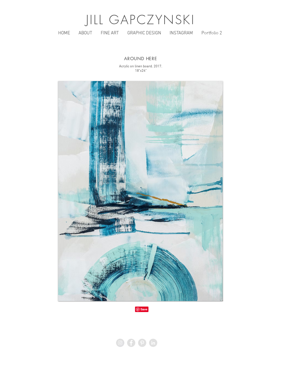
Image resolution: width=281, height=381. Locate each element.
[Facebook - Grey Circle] (131, 343)
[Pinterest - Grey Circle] (142, 343)
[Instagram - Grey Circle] (120, 343)
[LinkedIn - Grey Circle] (153, 343)
